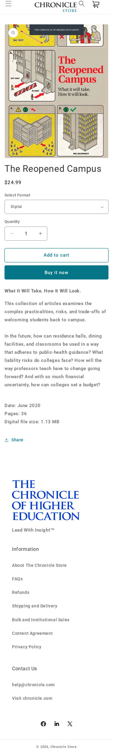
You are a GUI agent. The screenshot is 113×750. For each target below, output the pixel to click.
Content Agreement (32, 633)
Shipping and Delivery (35, 605)
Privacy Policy (26, 646)
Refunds (20, 592)
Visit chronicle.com (32, 698)
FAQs (17, 578)
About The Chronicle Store (39, 565)
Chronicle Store (63, 747)
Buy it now (56, 272)
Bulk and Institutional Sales (41, 619)
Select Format (17, 195)
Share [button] (17, 439)
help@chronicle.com (33, 684)
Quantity (12, 221)
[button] (12, 7)
